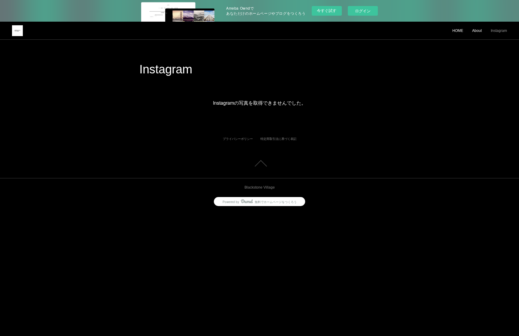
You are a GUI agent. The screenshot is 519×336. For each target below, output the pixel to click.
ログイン (363, 11)
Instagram (499, 31)
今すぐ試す (326, 10)
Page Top (259, 163)
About (477, 31)
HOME (457, 31)
